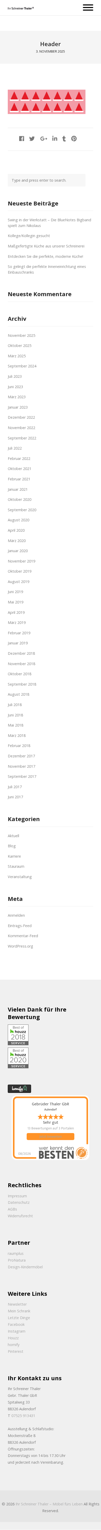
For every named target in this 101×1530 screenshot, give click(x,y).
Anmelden (16, 915)
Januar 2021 (18, 489)
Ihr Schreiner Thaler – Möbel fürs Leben (49, 1503)
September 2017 (22, 776)
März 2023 (17, 396)
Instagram (16, 1331)
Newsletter (17, 1304)
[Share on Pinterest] (74, 138)
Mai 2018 (15, 725)
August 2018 (18, 694)
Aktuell (13, 835)
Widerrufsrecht (20, 1215)
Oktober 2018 (19, 673)
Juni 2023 (15, 386)
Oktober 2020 (19, 499)
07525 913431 (23, 1415)
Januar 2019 (18, 643)
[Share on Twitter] (32, 138)
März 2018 (17, 735)
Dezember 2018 (21, 653)
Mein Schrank (19, 1310)
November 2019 (21, 561)
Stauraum (16, 866)
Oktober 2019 (19, 571)
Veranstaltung (20, 876)
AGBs (12, 1209)
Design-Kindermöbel (25, 1266)
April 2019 (16, 612)
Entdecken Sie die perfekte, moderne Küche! (45, 256)
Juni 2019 (15, 591)
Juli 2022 (15, 448)
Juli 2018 (15, 704)
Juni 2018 (15, 715)
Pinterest (15, 1351)
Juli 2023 (15, 376)
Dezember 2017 (21, 755)
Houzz (13, 1337)
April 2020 (16, 530)
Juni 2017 (15, 796)
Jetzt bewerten (50, 1137)
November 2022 (21, 427)
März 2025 (17, 355)
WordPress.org (20, 946)
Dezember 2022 (21, 417)
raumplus (16, 1253)
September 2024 (22, 366)
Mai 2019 (15, 602)
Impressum (17, 1195)
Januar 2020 (18, 550)
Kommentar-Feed (23, 935)
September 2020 (22, 509)
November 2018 (21, 663)
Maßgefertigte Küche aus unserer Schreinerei (46, 246)
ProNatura (17, 1260)
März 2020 (17, 540)
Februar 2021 (19, 478)
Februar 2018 (19, 745)
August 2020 (18, 519)
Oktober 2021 (19, 468)
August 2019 (18, 581)
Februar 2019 (19, 632)
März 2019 (17, 622)
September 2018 (22, 684)
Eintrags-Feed (20, 925)
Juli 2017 (15, 786)
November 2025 (21, 335)
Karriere (14, 856)
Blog (12, 845)
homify (13, 1344)
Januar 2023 (18, 407)
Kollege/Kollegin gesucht (29, 235)
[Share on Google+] (43, 138)
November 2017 (21, 766)
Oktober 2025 (19, 345)
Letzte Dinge (19, 1317)
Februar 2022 (19, 458)
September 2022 (22, 438)
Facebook (16, 1324)
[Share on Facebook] (21, 138)
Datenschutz (19, 1202)
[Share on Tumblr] (64, 138)
